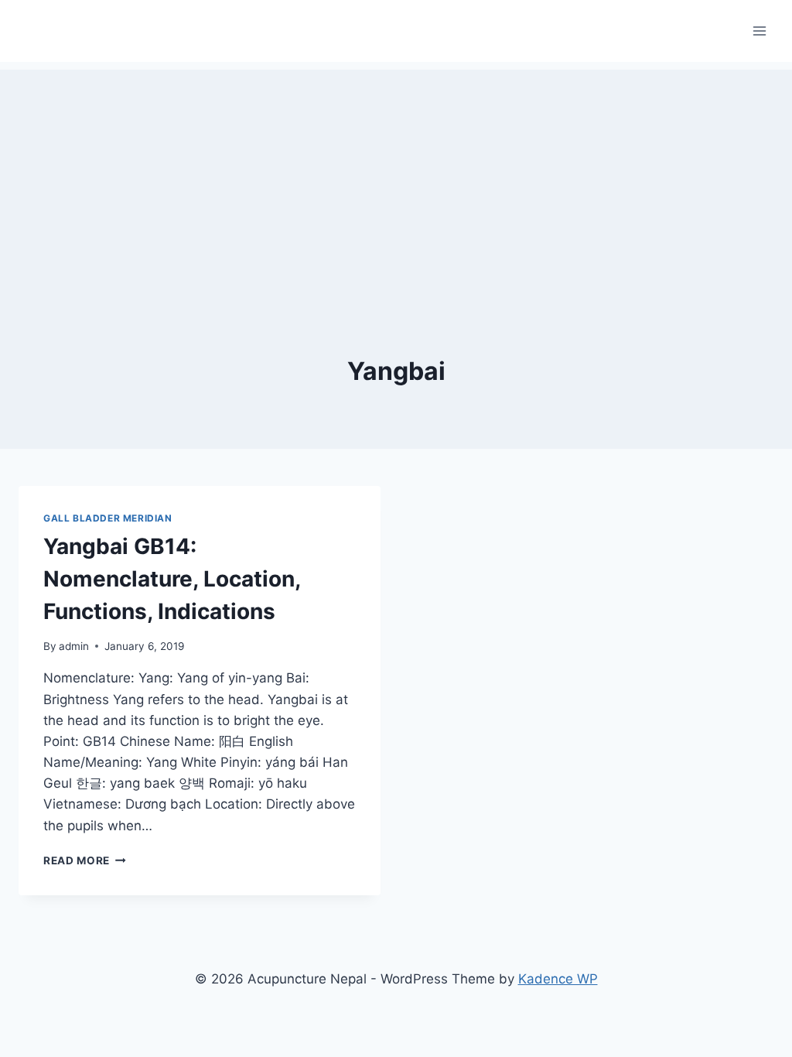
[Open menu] (759, 31)
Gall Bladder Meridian (107, 518)
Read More (84, 860)
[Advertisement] (396, 178)
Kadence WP (558, 979)
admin (74, 646)
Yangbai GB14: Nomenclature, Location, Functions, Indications (171, 578)
